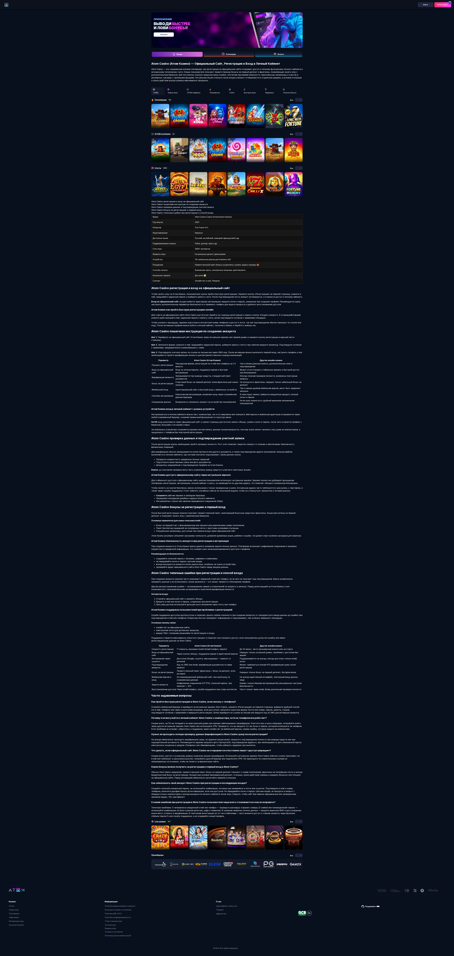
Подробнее (229, 33)
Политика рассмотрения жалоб (118, 936)
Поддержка (370, 906)
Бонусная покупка (16, 925)
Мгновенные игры (16, 921)
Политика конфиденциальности (118, 917)
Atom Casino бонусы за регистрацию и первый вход (176, 210)
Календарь (231, 54)
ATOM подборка (193, 93)
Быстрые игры (250, 93)
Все (291, 100)
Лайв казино (14, 917)
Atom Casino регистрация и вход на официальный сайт (177, 201)
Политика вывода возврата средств (120, 906)
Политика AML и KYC (113, 914)
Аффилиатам (221, 914)
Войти (425, 5)
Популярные (215, 93)
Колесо (281, 54)
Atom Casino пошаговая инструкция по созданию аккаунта (179, 204)
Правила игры (110, 928)
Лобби (155, 93)
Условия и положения (114, 932)
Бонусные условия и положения (118, 910)
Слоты (231, 93)
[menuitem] (16, 906)
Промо (179, 54)
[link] (160, 864)
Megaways (269, 93)
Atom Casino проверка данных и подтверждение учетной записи (182, 207)
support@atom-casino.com (226, 906)
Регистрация (442, 5)
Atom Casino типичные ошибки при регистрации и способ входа (182, 213)
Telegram (220, 910)
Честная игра (110, 925)
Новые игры (173, 93)
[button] (295, 44)
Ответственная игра (113, 921)
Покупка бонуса (289, 93)
